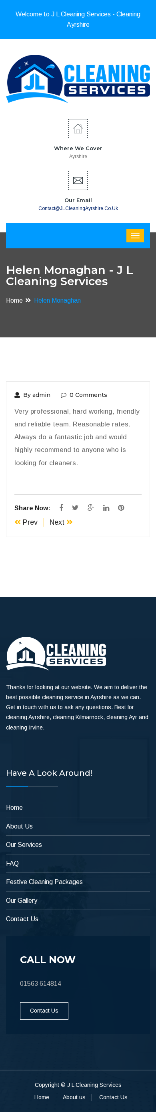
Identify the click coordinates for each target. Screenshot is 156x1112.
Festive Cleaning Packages (44, 881)
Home (14, 300)
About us (74, 1097)
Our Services (24, 844)
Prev (29, 522)
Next (58, 522)
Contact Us (22, 919)
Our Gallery (21, 900)
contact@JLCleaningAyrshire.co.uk (78, 208)
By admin (36, 394)
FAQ (12, 863)
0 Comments (88, 394)
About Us (19, 826)
